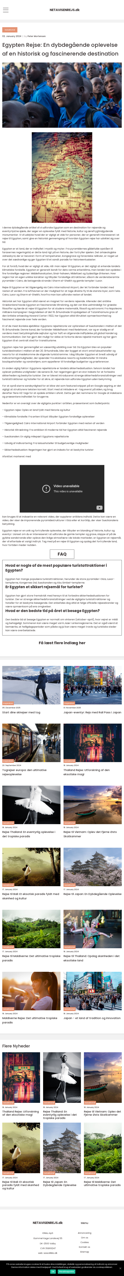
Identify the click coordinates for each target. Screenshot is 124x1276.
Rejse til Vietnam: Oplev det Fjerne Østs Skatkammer (90, 834)
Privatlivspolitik (66, 1271)
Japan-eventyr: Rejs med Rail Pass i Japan (92, 712)
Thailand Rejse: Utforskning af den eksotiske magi (87, 772)
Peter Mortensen (37, 36)
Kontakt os (84, 1247)
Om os (84, 1237)
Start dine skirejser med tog (21, 712)
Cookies (84, 1242)
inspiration (8, 703)
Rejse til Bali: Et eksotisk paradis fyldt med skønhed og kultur (30, 896)
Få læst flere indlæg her (62, 643)
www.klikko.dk (50, 1253)
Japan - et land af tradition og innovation (92, 1018)
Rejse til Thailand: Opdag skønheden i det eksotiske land (92, 958)
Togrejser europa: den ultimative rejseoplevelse (24, 772)
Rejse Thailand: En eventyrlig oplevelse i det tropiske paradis (28, 834)
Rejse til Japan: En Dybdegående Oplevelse (93, 894)
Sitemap (84, 1251)
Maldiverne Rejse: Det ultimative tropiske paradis (29, 1020)
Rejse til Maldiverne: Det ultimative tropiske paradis (31, 958)
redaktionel (10, 30)
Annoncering (84, 1232)
